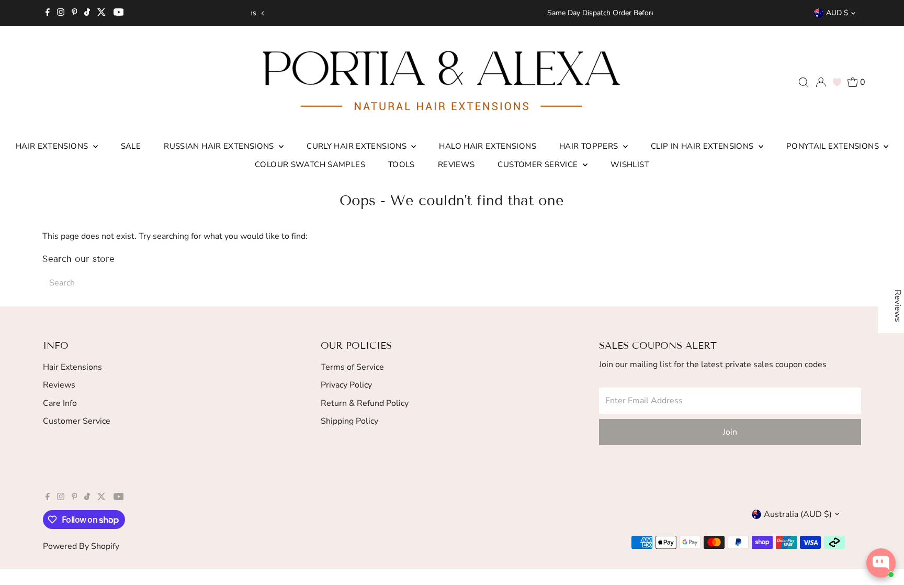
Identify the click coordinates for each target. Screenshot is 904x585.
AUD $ (837, 13)
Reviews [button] (897, 306)
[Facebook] (47, 13)
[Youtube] (119, 13)
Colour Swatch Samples (310, 164)
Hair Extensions (53, 146)
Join (730, 432)
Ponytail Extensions (834, 146)
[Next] (641, 13)
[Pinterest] (74, 13)
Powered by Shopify (81, 546)
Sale (131, 146)
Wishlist (630, 164)
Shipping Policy (349, 421)
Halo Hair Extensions (487, 146)
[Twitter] (101, 13)
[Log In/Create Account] (821, 82)
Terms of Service (352, 367)
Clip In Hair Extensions (703, 146)
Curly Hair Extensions (358, 146)
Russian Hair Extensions (220, 146)
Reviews (456, 164)
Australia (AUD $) (798, 514)
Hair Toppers (589, 146)
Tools (401, 164)
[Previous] (263, 13)
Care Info (60, 403)
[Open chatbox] (881, 563)
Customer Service (539, 164)
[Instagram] (60, 13)
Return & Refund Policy (365, 403)
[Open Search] (803, 82)
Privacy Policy (346, 385)
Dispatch (434, 13)
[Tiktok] (87, 13)
